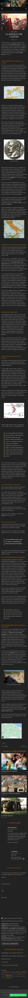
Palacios (9, 978)
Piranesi (8, 974)
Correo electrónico (6, 884)
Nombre (3, 877)
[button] (18, 995)
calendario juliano (21, 287)
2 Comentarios (23, 746)
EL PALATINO (4, 962)
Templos (18, 974)
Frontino (14, 424)
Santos (9, 975)
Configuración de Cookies (13, 996)
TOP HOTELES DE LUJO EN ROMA (9, 965)
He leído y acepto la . (12, 918)
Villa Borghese (12, 972)
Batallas (3, 743)
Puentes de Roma (13, 974)
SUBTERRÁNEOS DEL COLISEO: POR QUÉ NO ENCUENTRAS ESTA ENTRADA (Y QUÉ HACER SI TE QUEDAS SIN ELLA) (13, 956)
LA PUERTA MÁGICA (7, 815)
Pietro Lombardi (21, 972)
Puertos (3, 972)
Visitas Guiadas (18, 976)
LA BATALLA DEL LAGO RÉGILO (10, 793)
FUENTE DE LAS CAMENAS (9, 771)
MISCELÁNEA (14, 31)
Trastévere (3, 974)
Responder (10, 831)
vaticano (13, 976)
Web (2, 890)
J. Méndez (5, 746)
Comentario (4, 897)
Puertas (23, 976)
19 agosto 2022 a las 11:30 (13, 829)
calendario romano (5, 554)
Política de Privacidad (17, 918)
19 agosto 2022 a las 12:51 (16, 853)
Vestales (7, 972)
